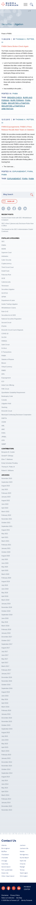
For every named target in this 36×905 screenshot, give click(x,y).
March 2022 (5, 511)
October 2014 (5, 769)
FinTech (4, 348)
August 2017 (5, 648)
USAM (3, 422)
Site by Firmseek (26, 900)
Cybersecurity (6, 282)
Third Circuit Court (7, 267)
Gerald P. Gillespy (7, 456)
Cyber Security (6, 260)
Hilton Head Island (7, 876)
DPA (3, 374)
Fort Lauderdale (6, 870)
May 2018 (4, 622)
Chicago (4, 861)
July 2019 (4, 585)
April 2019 (4, 596)
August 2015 (5, 732)
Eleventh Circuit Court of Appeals (12, 330)
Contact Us (8, 840)
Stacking (4, 407)
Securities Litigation (7, 289)
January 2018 (5, 633)
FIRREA (4, 341)
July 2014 (4, 780)
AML (3, 426)
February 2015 (6, 754)
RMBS (3, 370)
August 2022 (5, 500)
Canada (4, 400)
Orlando (22, 864)
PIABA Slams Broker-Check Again (15, 46)
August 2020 (5, 556)
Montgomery (24, 854)
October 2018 (5, 611)
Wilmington (24, 876)
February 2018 (6, 629)
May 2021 (4, 533)
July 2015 (4, 736)
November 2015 (6, 721)
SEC (3, 241)
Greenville (4, 873)
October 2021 (5, 522)
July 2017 (4, 651)
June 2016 (4, 696)
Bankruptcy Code (7, 396)
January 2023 (5, 497)
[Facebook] (8, 888)
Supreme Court (6, 252)
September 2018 (6, 614)
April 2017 (4, 662)
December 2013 (6, 806)
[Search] (31, 4)
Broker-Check (14, 97)
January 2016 (5, 714)
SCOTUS (4, 293)
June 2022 (4, 504)
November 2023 (6, 478)
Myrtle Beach (24, 857)
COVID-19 (4, 333)
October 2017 (5, 640)
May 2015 (4, 743)
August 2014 (5, 777)
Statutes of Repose (7, 359)
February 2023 (6, 493)
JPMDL (3, 437)
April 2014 (4, 791)
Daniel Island (5, 867)
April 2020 (4, 570)
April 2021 (4, 537)
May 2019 (4, 592)
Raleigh (22, 867)
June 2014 (4, 784)
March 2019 (5, 600)
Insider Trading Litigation (9, 304)
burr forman (17, 100)
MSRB (3, 249)
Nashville (23, 861)
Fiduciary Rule (6, 274)
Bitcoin (3, 363)
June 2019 (4, 589)
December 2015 (6, 718)
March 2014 (5, 795)
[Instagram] (3, 888)
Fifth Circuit (5, 389)
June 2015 (4, 740)
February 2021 (6, 545)
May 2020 (4, 567)
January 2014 (5, 802)
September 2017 (6, 644)
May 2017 (4, 659)
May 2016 (4, 699)
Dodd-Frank (5, 271)
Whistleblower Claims (8, 308)
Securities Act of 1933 (8, 315)
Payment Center (27, 888)
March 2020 (5, 574)
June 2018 (4, 618)
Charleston (5, 854)
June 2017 (4, 655)
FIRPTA (4, 418)
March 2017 (5, 666)
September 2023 (6, 482)
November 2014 (6, 766)
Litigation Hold (6, 403)
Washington (24, 873)
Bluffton (4, 851)
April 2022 (4, 508)
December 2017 (6, 637)
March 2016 (5, 707)
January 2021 (5, 548)
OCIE (3, 278)
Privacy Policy (15, 895)
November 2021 (6, 519)
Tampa (22, 870)
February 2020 (6, 578)
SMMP (3, 444)
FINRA (30, 171)
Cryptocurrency (6, 263)
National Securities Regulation (11, 319)
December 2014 (6, 762)
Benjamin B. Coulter (8, 452)
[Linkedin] (19, 888)
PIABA (15, 94)
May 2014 (4, 788)
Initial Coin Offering (7, 385)
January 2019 (5, 603)
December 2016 (6, 677)
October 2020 (5, 552)
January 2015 (5, 758)
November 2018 (6, 607)
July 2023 (4, 489)
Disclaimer (4, 895)
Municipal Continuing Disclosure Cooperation (16, 414)
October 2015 (5, 725)
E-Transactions (6, 352)
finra (27, 100)
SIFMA (3, 297)
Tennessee (5, 286)
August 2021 (5, 530)
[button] (3, 210)
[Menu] (25, 4)
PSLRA (3, 326)
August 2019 (5, 581)
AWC (3, 429)
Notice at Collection (7, 898)
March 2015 (5, 751)
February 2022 (6, 515)
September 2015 (6, 729)
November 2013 (6, 810)
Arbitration (4, 256)
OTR (3, 440)
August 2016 (5, 692)
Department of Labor (8, 300)
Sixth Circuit (5, 344)
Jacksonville (24, 848)
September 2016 (6, 688)
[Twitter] (14, 888)
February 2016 (6, 710)
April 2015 (4, 747)
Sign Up (10, 201)
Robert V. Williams (7, 470)
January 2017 (5, 673)
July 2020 (4, 559)
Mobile (22, 851)
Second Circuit (6, 322)
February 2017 (6, 670)
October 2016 (5, 684)
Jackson (23, 845)
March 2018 (5, 626)
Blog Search (8, 194)
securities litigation (18, 103)
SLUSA (3, 337)
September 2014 (6, 773)
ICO (2, 381)
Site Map (19, 898)
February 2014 (6, 799)
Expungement (19, 171)
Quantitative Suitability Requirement (13, 392)
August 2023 (5, 486)
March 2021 (5, 541)
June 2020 (4, 563)
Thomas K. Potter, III (8, 467)
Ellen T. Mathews (7, 459)
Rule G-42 (4, 311)
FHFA (3, 433)
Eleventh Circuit (6, 411)
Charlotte (4, 857)
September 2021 (6, 526)
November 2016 (6, 681)
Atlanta (3, 845)
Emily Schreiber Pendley (9, 463)
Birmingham (5, 848)
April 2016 (4, 703)
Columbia (4, 864)
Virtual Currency (6, 366)
